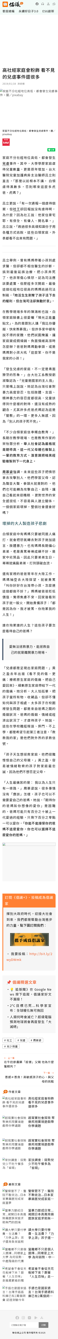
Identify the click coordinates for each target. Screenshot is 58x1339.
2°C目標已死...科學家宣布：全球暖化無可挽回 (31, 1008)
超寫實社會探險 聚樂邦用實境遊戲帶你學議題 (41, 1122)
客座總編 (8, 11)
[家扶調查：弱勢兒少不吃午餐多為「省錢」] (14, 1166)
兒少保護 (12, 1046)
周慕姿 (37, 1040)
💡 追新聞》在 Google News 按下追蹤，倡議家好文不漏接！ (31, 994)
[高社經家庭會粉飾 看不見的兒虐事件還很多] (14, 1104)
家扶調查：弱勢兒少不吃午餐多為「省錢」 (41, 1164)
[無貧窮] (6, 143)
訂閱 (43, 1325)
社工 (9, 1040)
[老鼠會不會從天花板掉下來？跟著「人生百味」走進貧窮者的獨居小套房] (14, 1275)
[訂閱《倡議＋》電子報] (29, 939)
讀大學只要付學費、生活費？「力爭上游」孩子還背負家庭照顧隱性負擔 (41, 1234)
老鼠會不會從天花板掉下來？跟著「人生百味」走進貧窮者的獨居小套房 (41, 1272)
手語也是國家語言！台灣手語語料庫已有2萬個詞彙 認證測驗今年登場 (41, 1292)
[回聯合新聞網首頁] (5, 4)
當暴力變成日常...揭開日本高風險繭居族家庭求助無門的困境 (41, 1214)
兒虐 (22, 1040)
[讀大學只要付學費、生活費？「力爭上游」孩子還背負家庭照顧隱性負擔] (14, 1236)
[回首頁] (12, 4)
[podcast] (42, 4)
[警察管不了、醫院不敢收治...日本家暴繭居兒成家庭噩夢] (14, 1197)
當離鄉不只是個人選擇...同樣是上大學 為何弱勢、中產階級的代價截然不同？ (41, 1253)
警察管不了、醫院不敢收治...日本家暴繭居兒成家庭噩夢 (41, 1195)
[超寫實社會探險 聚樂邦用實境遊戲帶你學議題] (14, 1124)
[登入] (48, 4)
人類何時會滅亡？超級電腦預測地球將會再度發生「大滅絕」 (31, 1021)
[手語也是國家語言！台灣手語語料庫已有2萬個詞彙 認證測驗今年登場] (14, 1294)
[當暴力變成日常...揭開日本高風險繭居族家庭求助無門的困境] (14, 1216)
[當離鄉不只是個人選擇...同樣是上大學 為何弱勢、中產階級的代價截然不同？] (14, 1255)
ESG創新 (48, 11)
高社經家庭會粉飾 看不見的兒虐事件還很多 (41, 1102)
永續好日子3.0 (28, 11)
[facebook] (37, 4)
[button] (54, 4)
